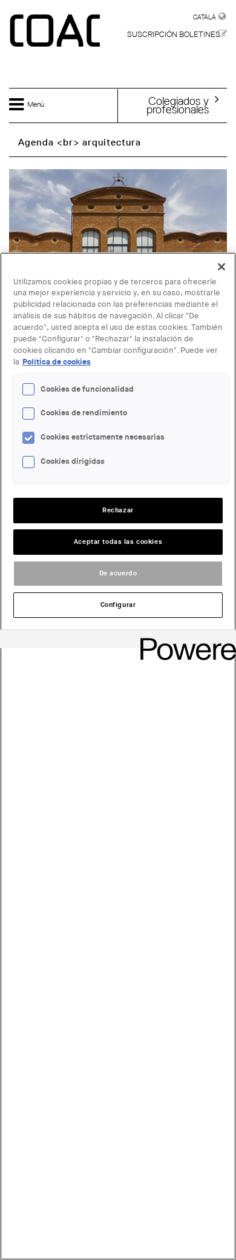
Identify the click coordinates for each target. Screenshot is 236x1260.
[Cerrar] (221, 266)
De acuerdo (118, 573)
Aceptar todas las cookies (118, 541)
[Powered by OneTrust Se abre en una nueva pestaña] (184, 640)
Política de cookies (56, 362)
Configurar (118, 604)
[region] (118, 756)
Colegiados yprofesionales (177, 104)
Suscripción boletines (173, 34)
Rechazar (118, 510)
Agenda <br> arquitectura (79, 142)
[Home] (56, 31)
